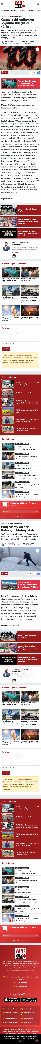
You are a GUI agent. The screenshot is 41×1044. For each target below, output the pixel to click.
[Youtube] (22, 994)
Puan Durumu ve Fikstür (12, 1018)
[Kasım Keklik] (6, 246)
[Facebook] (12, 994)
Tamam (20, 1041)
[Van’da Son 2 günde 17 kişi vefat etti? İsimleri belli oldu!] (11, 272)
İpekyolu (6, 1029)
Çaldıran (4, 1031)
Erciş (22, 1029)
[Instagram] (18, 994)
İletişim (19, 1033)
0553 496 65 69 (22, 983)
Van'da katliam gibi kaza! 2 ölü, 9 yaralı (27, 486)
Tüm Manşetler (28, 1018)
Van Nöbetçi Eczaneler (12, 1009)
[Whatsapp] (25, 994)
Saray (6, 1033)
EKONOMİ (32, 11)
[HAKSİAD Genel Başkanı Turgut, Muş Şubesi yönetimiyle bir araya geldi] (30, 290)
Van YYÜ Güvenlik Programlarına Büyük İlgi (23, 467)
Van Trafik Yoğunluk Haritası (28, 1014)
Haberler (4, 16)
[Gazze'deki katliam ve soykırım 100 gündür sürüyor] (20, 58)
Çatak (28, 1031)
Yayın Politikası (31, 1033)
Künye (24, 1033)
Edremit (17, 1029)
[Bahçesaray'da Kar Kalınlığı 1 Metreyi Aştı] (20, 559)
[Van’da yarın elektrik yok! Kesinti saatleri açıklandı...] (30, 310)
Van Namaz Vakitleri (11, 1012)
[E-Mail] (14, 256)
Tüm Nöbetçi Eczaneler (21, 517)
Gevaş (16, 1031)
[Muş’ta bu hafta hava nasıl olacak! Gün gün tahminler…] (11, 310)
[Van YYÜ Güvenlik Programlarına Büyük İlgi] (11, 290)
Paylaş (6, 72)
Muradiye (28, 1029)
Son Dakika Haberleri (11, 1022)
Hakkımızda (12, 1033)
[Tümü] (38, 439)
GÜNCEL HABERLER (16, 16)
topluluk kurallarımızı (19, 355)
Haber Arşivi (27, 1022)
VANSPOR (5, 11)
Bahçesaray (34, 1031)
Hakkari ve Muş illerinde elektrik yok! (26, 457)
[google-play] (29, 1000)
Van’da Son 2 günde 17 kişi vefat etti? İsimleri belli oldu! (10, 280)
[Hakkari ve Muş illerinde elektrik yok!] (30, 272)
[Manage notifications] (37, 1040)
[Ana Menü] (2, 4)
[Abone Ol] (38, 72)
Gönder (6, 349)
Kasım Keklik (16, 244)
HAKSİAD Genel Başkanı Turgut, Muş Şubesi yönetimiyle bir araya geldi (26, 476)
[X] (15, 994)
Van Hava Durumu (29, 1009)
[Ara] (38, 4)
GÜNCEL (14, 11)
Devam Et (14, 252)
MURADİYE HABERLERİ (23, 482)
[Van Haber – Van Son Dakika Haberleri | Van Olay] (19, 4)
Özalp (34, 1029)
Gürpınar (22, 1031)
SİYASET (23, 11)
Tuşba (12, 1029)
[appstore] (11, 1000)
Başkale (10, 1031)
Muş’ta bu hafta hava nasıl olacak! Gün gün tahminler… (10, 319)
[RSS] (29, 994)
